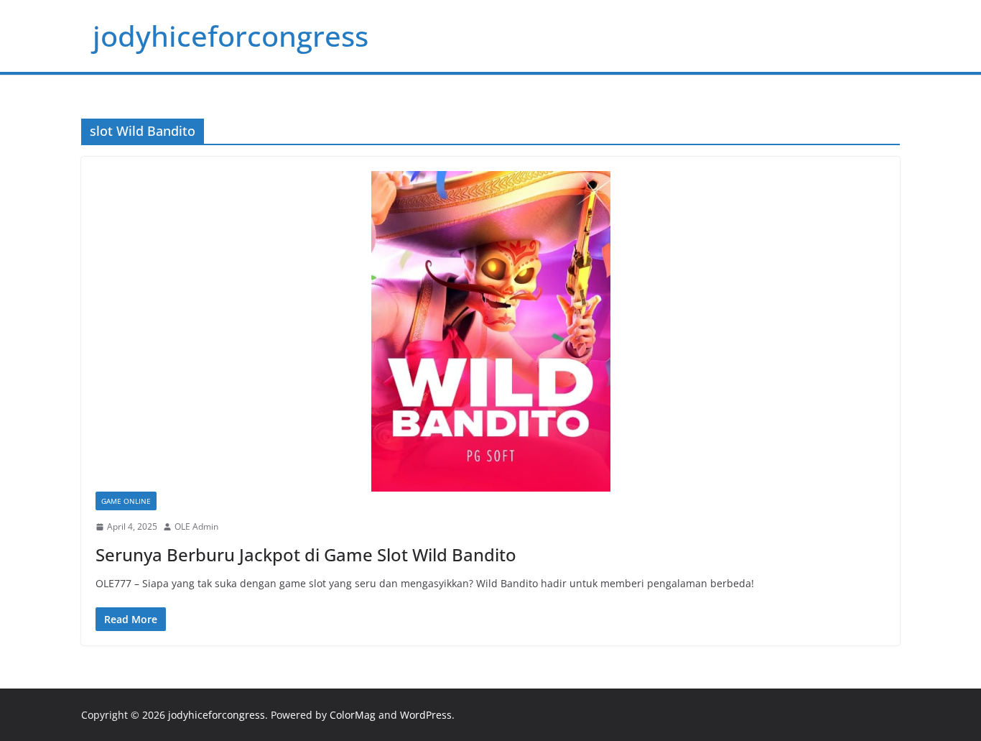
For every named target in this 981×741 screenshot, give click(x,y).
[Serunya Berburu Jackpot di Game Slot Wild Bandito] (490, 331)
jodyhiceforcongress (230, 35)
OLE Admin (196, 526)
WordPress (426, 715)
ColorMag (353, 715)
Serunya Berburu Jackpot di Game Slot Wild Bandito (306, 554)
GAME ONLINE (126, 501)
